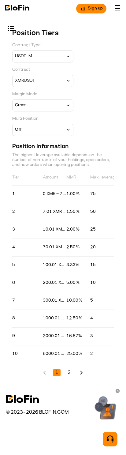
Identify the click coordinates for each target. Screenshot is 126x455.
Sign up (95, 8)
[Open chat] (110, 439)
